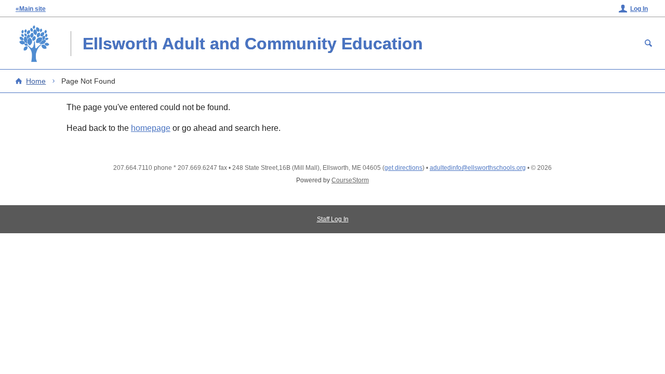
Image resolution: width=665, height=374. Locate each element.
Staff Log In (333, 219)
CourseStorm (350, 180)
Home (36, 81)
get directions (403, 167)
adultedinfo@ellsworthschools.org (478, 167)
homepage (150, 128)
